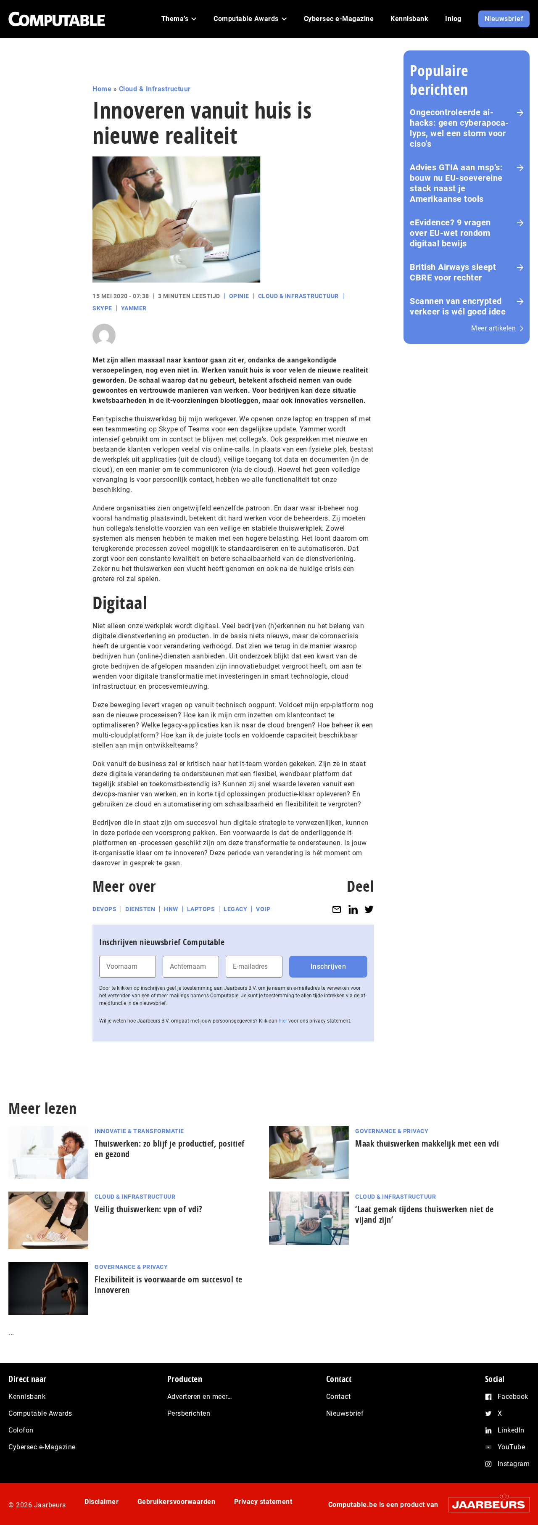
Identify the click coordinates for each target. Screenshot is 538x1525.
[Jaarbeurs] (485, 1505)
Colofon (21, 1430)
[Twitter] (369, 909)
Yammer (134, 308)
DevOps (104, 909)
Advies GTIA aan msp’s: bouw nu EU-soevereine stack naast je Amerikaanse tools (456, 183)
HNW (171, 909)
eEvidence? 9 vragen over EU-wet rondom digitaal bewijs (450, 232)
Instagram (514, 1464)
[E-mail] (337, 909)
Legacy (235, 909)
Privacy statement (263, 1502)
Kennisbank (26, 1397)
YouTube (511, 1447)
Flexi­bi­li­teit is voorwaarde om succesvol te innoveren (169, 1284)
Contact (338, 1397)
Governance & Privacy (391, 1131)
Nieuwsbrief (345, 1413)
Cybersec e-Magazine (42, 1447)
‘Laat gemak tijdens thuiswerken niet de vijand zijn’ (424, 1214)
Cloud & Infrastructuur (155, 89)
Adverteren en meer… (199, 1397)
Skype (102, 308)
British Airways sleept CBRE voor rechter (453, 272)
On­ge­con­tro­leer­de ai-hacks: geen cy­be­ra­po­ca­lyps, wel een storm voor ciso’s (459, 128)
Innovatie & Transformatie (139, 1131)
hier (283, 1021)
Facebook (513, 1397)
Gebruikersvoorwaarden (176, 1502)
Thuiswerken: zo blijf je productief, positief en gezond (170, 1149)
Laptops (201, 909)
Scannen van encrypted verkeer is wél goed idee (458, 306)
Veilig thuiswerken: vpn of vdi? (149, 1209)
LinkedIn (511, 1430)
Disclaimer (101, 1502)
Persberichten (189, 1413)
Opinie (239, 296)
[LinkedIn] (353, 909)
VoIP (263, 909)
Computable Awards (40, 1413)
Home (101, 89)
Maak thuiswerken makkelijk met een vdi (427, 1143)
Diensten (140, 909)
